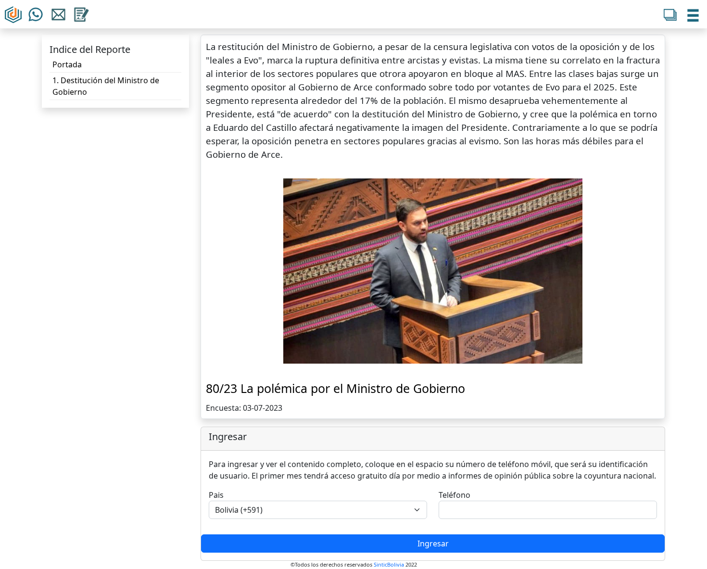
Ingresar (433, 543)
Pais (216, 495)
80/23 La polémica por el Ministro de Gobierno (335, 388)
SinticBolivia (389, 564)
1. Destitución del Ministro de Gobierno (105, 86)
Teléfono (454, 495)
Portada (67, 64)
